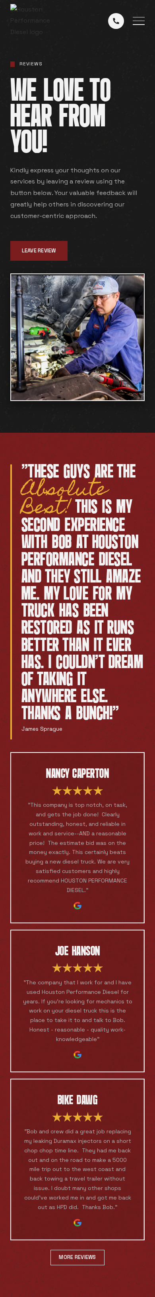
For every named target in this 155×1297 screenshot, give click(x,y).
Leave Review (39, 250)
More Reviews (77, 1257)
